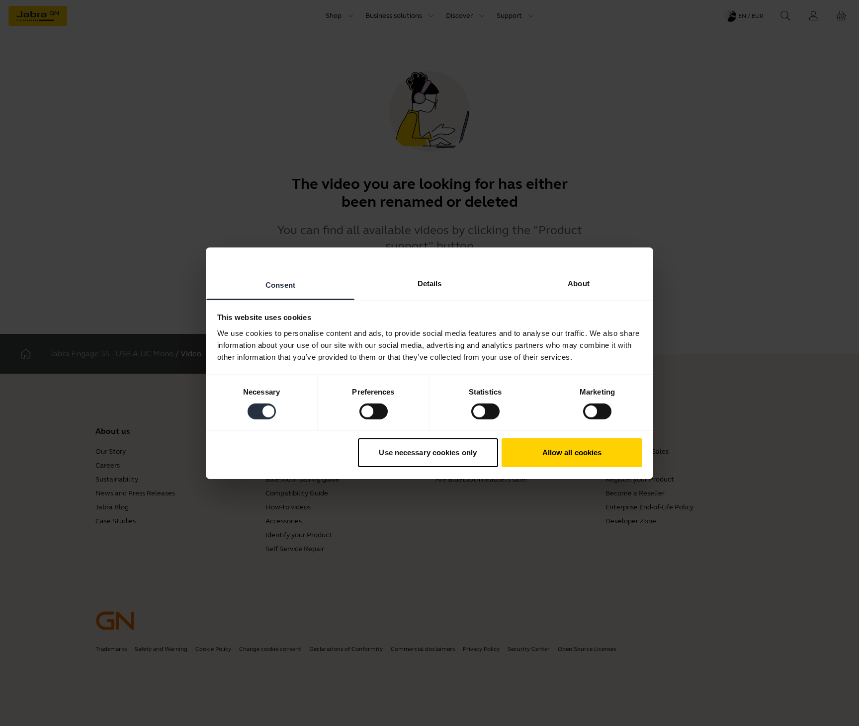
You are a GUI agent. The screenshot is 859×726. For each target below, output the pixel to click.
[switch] (373, 411)
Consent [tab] (280, 284)
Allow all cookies (572, 452)
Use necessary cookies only (428, 452)
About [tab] (579, 283)
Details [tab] (430, 283)
